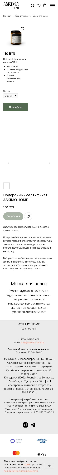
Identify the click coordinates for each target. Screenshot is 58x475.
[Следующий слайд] (50, 163)
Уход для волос (21, 16)
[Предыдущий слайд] (8, 163)
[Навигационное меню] (52, 5)
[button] (32, 5)
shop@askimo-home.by (32, 342)
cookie (27, 464)
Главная (7, 16)
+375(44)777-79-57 (29, 339)
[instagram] (25, 425)
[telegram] (32, 425)
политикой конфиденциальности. (21, 470)
